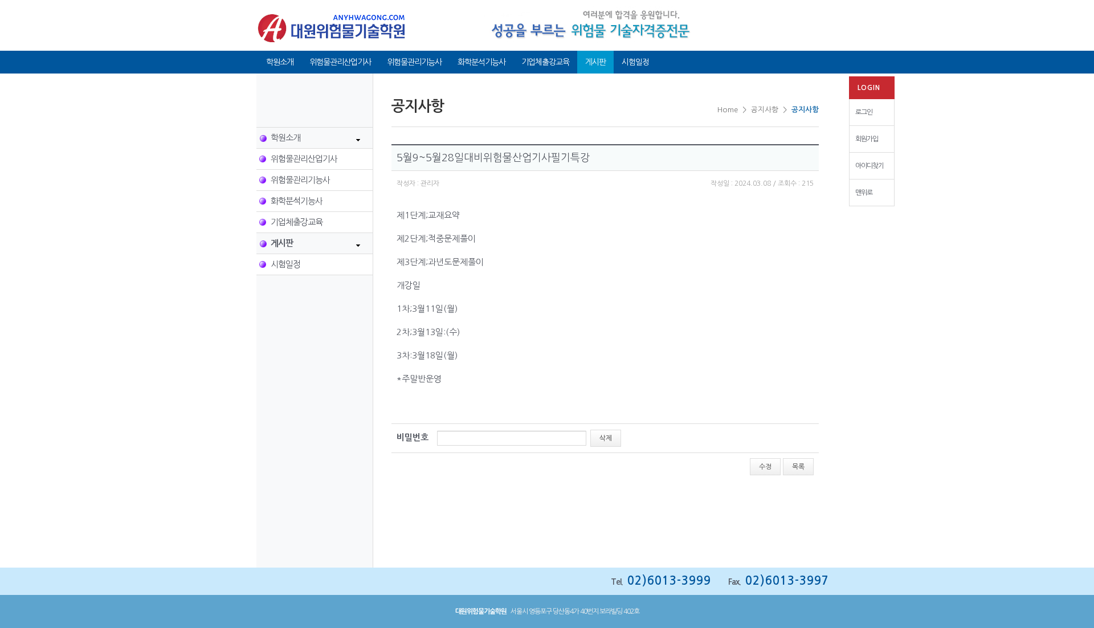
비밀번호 (412, 437)
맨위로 (863, 192)
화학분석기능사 (481, 62)
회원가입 (866, 139)
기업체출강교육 (545, 62)
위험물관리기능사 (414, 62)
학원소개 (279, 62)
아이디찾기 (869, 165)
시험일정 (635, 62)
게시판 (595, 62)
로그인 (863, 112)
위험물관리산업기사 (340, 62)
